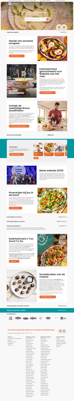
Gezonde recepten (29, 343)
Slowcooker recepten (30, 353)
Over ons (42, 3)
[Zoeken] (47, 19)
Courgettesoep (29, 349)
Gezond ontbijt (43, 357)
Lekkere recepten (29, 357)
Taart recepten (29, 383)
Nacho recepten (44, 367)
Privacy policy (59, 345)
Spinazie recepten (44, 386)
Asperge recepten (44, 395)
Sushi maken (28, 367)
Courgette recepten (30, 377)
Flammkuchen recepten (45, 364)
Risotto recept (29, 362)
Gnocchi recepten (29, 364)
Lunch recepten (29, 359)
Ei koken (42, 343)
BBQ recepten (43, 338)
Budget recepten (29, 346)
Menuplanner (55, 3)
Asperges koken (29, 396)
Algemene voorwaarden (61, 343)
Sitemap (58, 346)
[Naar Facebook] (31, 333)
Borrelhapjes (43, 382)
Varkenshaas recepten (45, 390)
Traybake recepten (44, 348)
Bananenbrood (29, 345)
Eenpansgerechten (30, 354)
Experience (10, 340)
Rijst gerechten (29, 369)
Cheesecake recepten (30, 382)
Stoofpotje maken (44, 345)
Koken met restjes (31, 3)
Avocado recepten (29, 390)
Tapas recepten (29, 338)
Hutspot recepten (44, 391)
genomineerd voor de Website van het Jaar (53, 79)
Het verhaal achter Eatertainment (14, 338)
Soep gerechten (44, 372)
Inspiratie (37, 3)
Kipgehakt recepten (30, 395)
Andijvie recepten (29, 393)
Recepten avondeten (45, 361)
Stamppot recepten (45, 388)
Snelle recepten (44, 356)
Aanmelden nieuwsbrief (61, 341)
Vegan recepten (29, 356)
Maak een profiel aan (60, 340)
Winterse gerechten (30, 385)
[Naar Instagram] (27, 333)
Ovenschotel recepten (45, 351)
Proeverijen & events (12, 341)
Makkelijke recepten (45, 354)
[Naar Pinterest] (29, 333)
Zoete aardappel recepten (46, 349)
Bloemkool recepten (30, 372)
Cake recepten (29, 380)
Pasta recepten (44, 375)
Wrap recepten (44, 362)
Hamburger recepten (30, 370)
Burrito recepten (44, 366)
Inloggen (58, 338)
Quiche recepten (44, 370)
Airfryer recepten (29, 351)
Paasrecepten (29, 388)
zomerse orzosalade (13, 200)
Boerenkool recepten (30, 374)
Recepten (24, 3)
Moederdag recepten (30, 391)
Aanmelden (63, 3)
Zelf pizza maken (29, 361)
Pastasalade (43, 380)
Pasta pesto (43, 378)
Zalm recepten (44, 341)
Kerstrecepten (29, 386)
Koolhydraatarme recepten (46, 359)
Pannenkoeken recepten (31, 348)
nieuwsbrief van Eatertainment (45, 294)
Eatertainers (10, 345)
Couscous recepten (30, 378)
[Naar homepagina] (13, 3)
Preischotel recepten (45, 393)
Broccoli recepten (29, 375)
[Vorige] (35, 158)
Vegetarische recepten (45, 353)
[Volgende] (37, 158)
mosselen (17, 48)
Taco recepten (44, 369)
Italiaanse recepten (30, 340)
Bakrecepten (28, 341)
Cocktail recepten (44, 383)
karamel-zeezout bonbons (56, 290)
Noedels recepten (29, 366)
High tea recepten (44, 385)
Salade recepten (44, 340)
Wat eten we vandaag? (45, 346)
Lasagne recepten (44, 374)
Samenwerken (10, 343)
